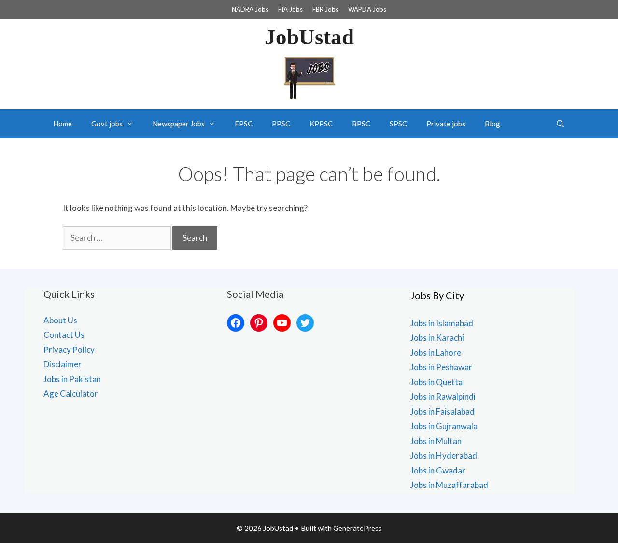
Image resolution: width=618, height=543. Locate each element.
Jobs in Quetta (436, 382)
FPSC (244, 123)
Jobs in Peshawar (441, 367)
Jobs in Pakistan (72, 379)
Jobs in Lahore (435, 353)
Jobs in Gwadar (437, 470)
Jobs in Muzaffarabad (449, 485)
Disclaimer (62, 364)
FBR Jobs (325, 9)
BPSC (361, 123)
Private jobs (445, 123)
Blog (492, 123)
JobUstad (309, 37)
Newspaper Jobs (179, 123)
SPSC (398, 123)
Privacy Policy (69, 350)
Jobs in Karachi (437, 338)
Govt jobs (107, 123)
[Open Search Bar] (560, 123)
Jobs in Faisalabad (442, 411)
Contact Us (63, 335)
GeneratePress (357, 528)
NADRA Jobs (250, 9)
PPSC (281, 123)
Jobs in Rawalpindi (443, 396)
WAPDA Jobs (367, 9)
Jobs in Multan (436, 441)
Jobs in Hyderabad (443, 455)
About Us (60, 320)
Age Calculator (70, 394)
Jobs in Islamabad (441, 323)
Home (62, 123)
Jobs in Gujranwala (444, 426)
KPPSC (321, 123)
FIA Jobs (290, 9)
